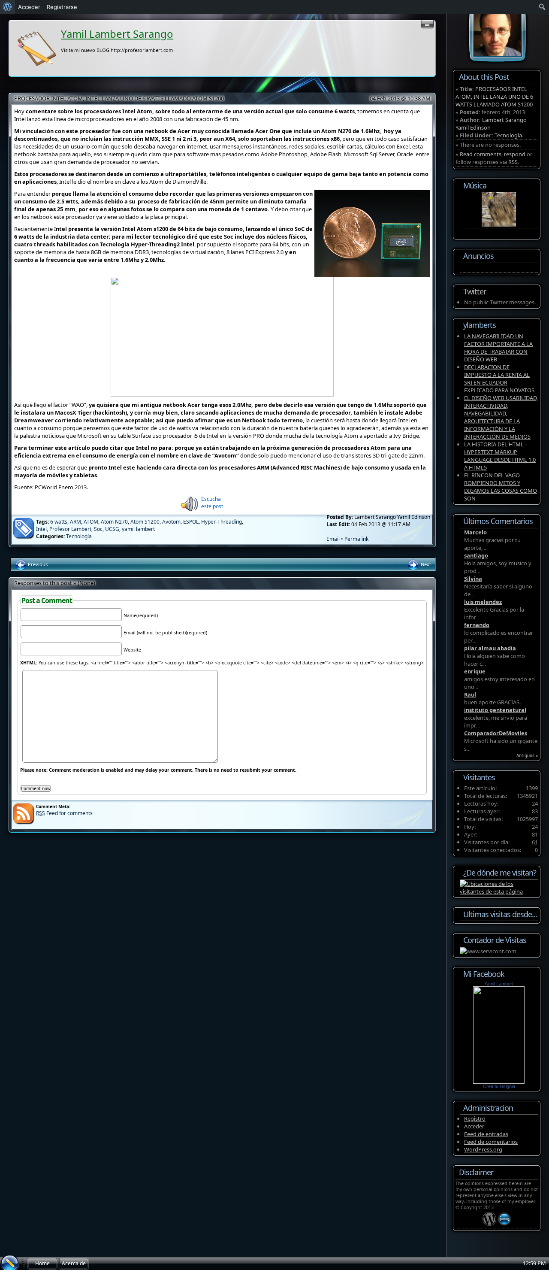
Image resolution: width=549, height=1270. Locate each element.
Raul (470, 694)
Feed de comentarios (491, 1142)
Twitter (474, 291)
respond (514, 154)
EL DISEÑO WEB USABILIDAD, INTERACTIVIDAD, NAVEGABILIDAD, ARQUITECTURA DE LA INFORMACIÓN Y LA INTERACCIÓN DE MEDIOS (501, 417)
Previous (37, 564)
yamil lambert (138, 529)
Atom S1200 (145, 521)
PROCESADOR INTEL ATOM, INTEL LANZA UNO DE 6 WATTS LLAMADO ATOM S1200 (119, 98)
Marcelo (475, 532)
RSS (513, 162)
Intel (41, 529)
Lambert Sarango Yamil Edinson (491, 123)
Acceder (474, 1126)
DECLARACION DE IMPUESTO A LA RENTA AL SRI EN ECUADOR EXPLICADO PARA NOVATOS (499, 378)
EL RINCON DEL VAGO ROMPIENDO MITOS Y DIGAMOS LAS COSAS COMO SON (500, 486)
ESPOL (191, 521)
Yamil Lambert (498, 983)
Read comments (480, 154)
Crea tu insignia (499, 1086)
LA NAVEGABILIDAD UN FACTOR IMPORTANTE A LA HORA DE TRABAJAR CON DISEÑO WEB (498, 347)
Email (333, 539)
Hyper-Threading (221, 521)
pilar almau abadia (490, 648)
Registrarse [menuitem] (62, 6)
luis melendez (483, 602)
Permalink (356, 539)
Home (42, 1263)
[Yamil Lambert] (499, 1081)
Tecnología (79, 536)
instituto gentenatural (495, 710)
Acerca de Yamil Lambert (74, 1265)
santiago (476, 555)
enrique (475, 671)
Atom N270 (114, 521)
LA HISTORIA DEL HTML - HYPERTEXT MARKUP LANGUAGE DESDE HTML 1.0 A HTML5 (500, 455)
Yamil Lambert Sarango (117, 34)
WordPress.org (483, 1149)
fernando (476, 625)
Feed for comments (64, 813)
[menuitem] (7, 7)
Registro (475, 1118)
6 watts (58, 521)
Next (425, 564)
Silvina (473, 578)
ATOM (91, 521)
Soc (98, 529)
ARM (75, 521)
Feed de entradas (486, 1134)
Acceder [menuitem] (29, 6)
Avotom (171, 521)
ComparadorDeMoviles (495, 733)
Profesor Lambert (70, 529)
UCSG (112, 529)
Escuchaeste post (212, 502)
